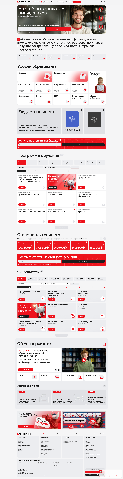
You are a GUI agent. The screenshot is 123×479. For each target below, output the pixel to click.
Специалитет (65, 433)
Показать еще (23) (61, 335)
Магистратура (72, 433)
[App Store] (90, 475)
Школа (104, 433)
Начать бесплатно (77, 1)
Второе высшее (79, 433)
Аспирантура (90, 433)
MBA (101, 433)
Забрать (26, 426)
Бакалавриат (59, 433)
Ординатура (96, 433)
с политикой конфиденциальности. (46, 32)
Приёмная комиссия (47, 433)
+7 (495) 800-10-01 (56, 465)
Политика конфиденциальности (77, 474)
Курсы (85, 433)
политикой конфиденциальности (46, 147)
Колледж (54, 433)
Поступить (22, 299)
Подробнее (80, 475)
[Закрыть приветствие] (98, 469)
